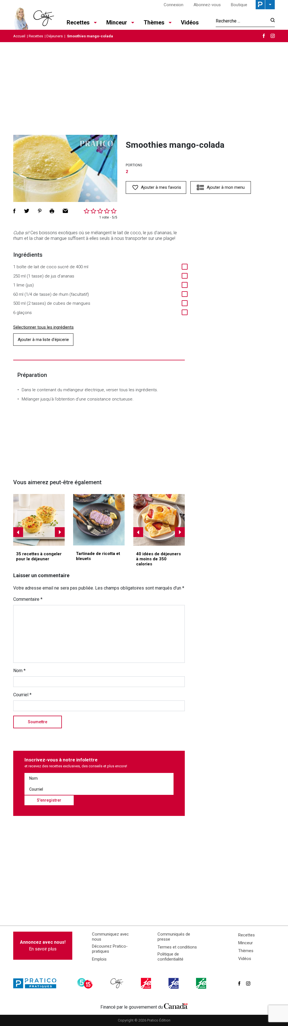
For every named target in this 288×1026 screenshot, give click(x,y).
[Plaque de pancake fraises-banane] (159, 520)
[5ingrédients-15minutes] (85, 983)
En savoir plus (43, 945)
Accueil (19, 36)
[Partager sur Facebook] (14, 211)
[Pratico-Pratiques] (37, 983)
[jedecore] (174, 983)
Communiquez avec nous (110, 937)
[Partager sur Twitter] (27, 211)
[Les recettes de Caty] (33, 17)
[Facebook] (264, 36)
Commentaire (27, 599)
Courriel (22, 694)
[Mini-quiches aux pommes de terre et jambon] (39, 520)
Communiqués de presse (174, 937)
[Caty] (118, 983)
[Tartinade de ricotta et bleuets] (99, 519)
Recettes (36, 36)
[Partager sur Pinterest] (39, 211)
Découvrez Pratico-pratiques (110, 949)
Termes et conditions (177, 947)
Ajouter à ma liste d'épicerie (43, 339)
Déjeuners (54, 36)
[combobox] (241, 20)
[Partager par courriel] (65, 211)
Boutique (239, 4)
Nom (19, 670)
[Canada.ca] (176, 1005)
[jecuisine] (146, 983)
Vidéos (190, 22)
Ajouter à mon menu (226, 187)
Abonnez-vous (207, 4)
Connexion (173, 4)
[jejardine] (201, 983)
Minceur (245, 942)
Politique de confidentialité (170, 957)
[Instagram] (273, 36)
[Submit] (271, 21)
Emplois (99, 959)
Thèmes (245, 950)
